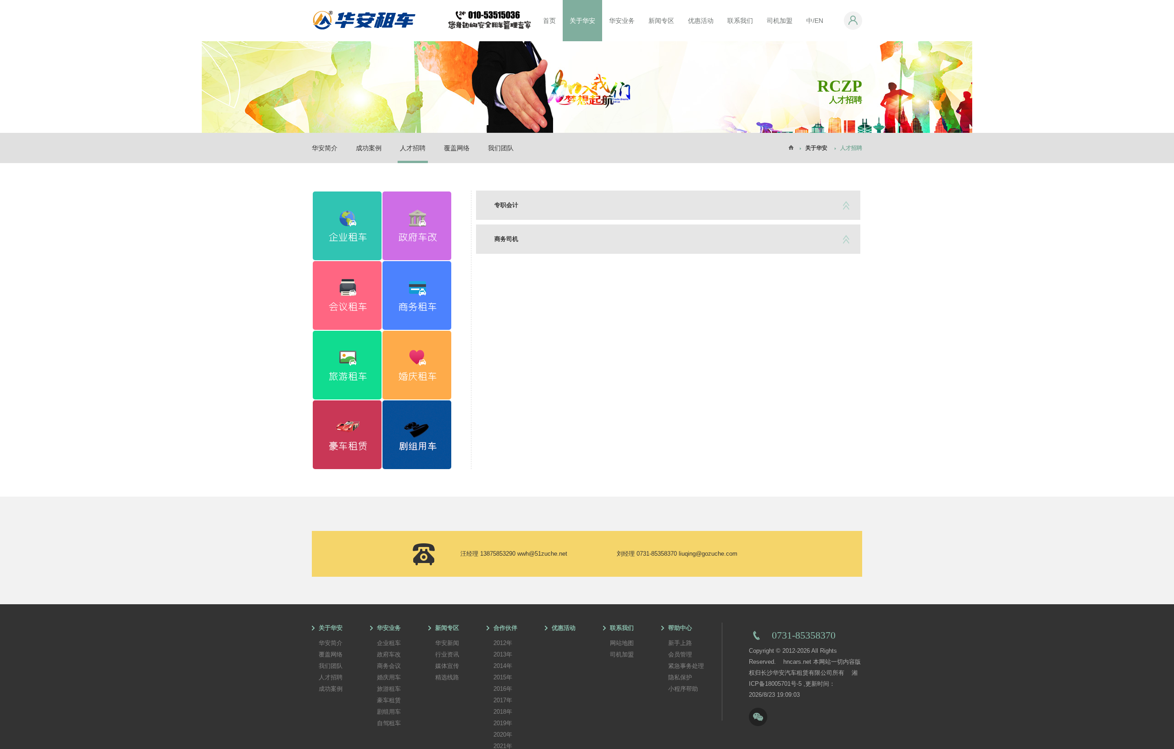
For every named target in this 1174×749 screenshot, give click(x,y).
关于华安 (582, 20)
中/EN (814, 20)
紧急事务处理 (686, 665)
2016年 (502, 688)
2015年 (502, 677)
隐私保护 (680, 677)
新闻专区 (661, 20)
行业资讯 (447, 654)
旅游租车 (389, 688)
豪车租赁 (389, 700)
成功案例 (369, 148)
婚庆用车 (389, 677)
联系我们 (740, 20)
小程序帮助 (683, 688)
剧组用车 (389, 711)
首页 (549, 20)
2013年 (502, 654)
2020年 (502, 734)
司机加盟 (779, 20)
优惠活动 (701, 20)
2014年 (502, 665)
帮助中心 (680, 627)
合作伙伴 (505, 627)
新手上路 (680, 643)
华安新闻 (447, 643)
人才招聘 (413, 148)
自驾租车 (389, 723)
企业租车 (389, 643)
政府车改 (389, 654)
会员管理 (680, 654)
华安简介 (325, 148)
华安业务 (622, 20)
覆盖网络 (457, 148)
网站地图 (622, 643)
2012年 (502, 643)
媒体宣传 (447, 665)
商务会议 (389, 665)
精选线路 (447, 677)
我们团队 (501, 148)
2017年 (502, 700)
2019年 (502, 723)
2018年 (502, 711)
